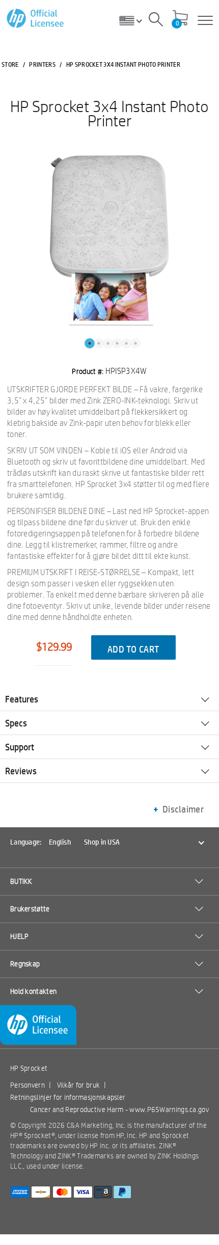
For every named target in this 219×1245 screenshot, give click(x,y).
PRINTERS (42, 64)
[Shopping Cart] (180, 19)
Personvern (27, 1085)
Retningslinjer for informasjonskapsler (67, 1097)
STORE (10, 64)
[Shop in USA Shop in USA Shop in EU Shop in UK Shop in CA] (134, 20)
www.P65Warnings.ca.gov (169, 1109)
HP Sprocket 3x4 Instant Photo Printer (109, 113)
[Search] (156, 21)
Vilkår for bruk (78, 1085)
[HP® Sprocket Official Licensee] (36, 18)
